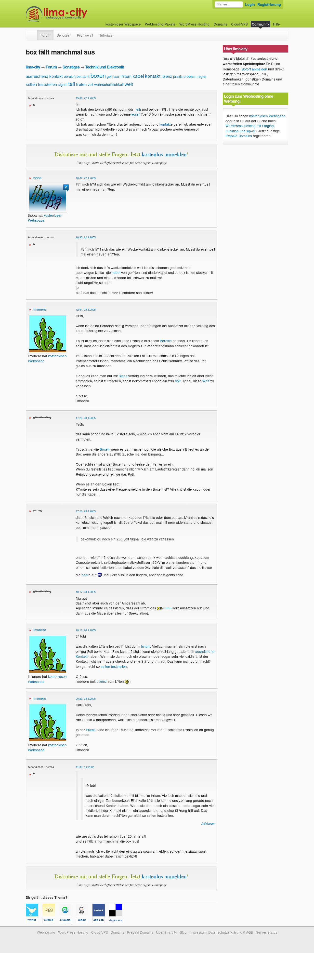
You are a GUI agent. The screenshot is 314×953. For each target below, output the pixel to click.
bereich (70, 76)
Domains (220, 24)
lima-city (33, 67)
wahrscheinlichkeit (109, 84)
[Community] (34, 32)
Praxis (90, 729)
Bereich (166, 340)
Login (250, 4)
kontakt (152, 75)
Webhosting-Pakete (160, 24)
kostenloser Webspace (123, 24)
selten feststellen (41, 84)
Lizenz (102, 681)
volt (90, 84)
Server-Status (266, 932)
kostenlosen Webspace (267, 115)
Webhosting (46, 932)
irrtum (125, 76)
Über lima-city (166, 932)
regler (202, 76)
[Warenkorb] (284, 21)
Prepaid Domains (238, 135)
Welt (205, 380)
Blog (183, 932)
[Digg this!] (50, 920)
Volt (178, 380)
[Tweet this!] (34, 920)
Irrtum (145, 646)
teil (71, 83)
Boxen (105, 449)
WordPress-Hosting (194, 24)
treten (81, 84)
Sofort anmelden (254, 69)
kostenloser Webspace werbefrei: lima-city (75, 14)
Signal (123, 375)
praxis (178, 76)
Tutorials (105, 35)
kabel (138, 75)
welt (129, 84)
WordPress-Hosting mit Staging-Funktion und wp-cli (250, 128)
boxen (98, 75)
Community (260, 24)
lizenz (166, 76)
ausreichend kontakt (44, 76)
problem (189, 76)
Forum (45, 35)
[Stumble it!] (67, 920)
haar (115, 76)
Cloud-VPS (239, 24)
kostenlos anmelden (164, 154)
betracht (83, 76)
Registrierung (269, 4)
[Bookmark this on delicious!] (117, 920)
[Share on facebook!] (100, 920)
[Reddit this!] (84, 920)
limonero (39, 309)
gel (109, 76)
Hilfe (276, 24)
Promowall (85, 35)
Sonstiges (71, 67)
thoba (37, 177)
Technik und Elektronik (104, 67)
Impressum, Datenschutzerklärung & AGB (221, 932)
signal (62, 84)
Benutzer (64, 35)
